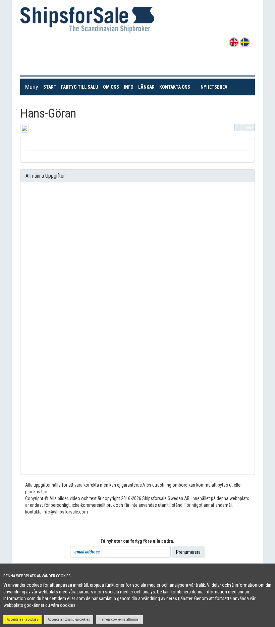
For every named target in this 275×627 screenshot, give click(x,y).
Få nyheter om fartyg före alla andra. (137, 541)
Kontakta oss (175, 87)
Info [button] (128, 87)
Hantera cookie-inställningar (119, 619)
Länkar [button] (146, 87)
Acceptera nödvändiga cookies (69, 619)
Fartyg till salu (81, 87)
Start (51, 87)
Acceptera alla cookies (22, 619)
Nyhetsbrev (214, 87)
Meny (31, 86)
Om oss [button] (111, 87)
